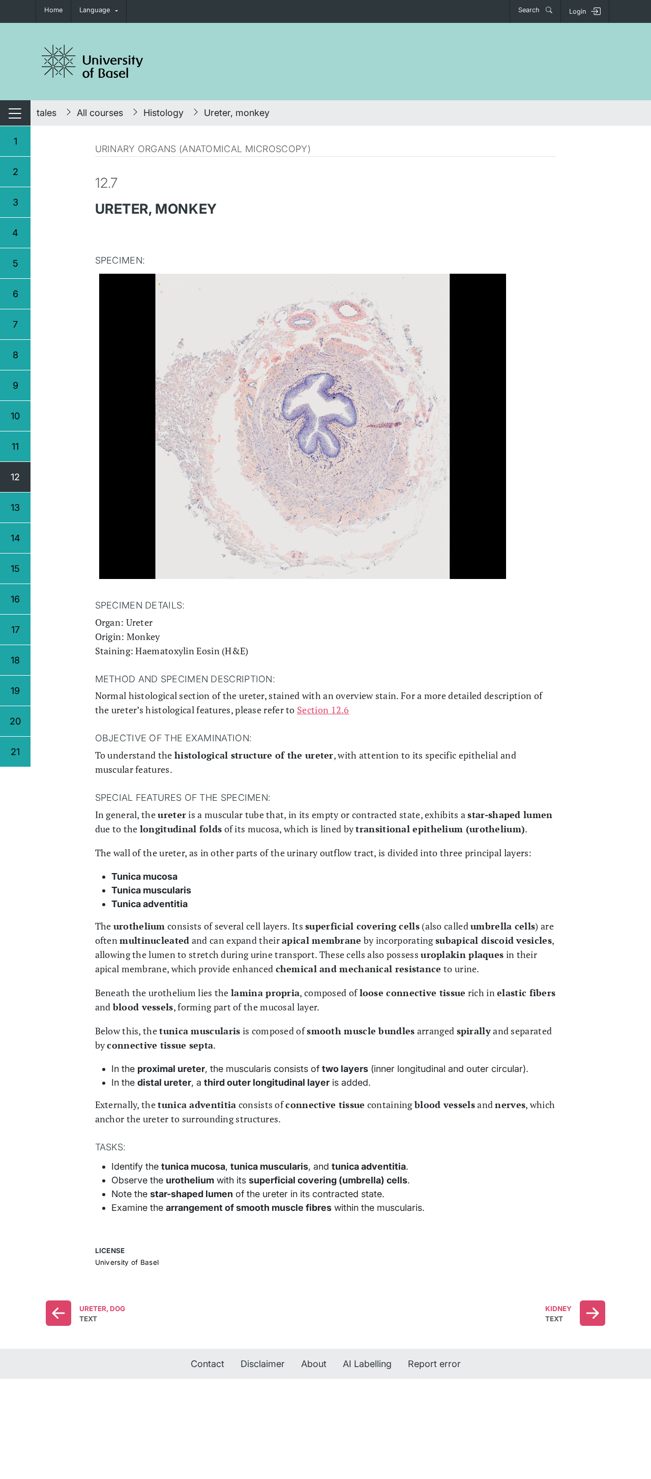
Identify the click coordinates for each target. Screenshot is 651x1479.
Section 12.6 (323, 710)
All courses (100, 112)
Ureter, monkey (237, 112)
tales (46, 112)
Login (577, 11)
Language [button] (94, 10)
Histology (163, 112)
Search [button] (530, 10)
